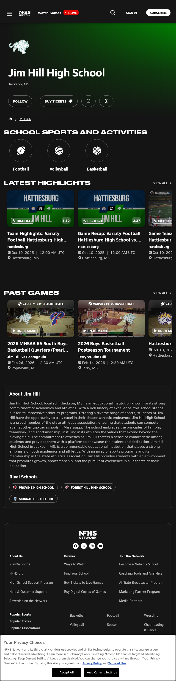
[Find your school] (113, 12)
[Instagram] (92, 546)
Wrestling (151, 615)
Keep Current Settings (101, 672)
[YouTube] (100, 546)
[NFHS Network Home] (25, 13)
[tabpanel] (118, 627)
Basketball (77, 615)
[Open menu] (10, 14)
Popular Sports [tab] (20, 614)
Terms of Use (117, 663)
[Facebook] (76, 546)
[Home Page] (10, 119)
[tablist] (32, 621)
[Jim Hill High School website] (88, 101)
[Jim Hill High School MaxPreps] (106, 101)
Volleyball (77, 624)
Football (113, 615)
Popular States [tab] (20, 621)
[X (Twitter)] (84, 546)
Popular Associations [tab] (24, 627)
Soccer (112, 624)
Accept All (66, 672)
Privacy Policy (92, 663)
